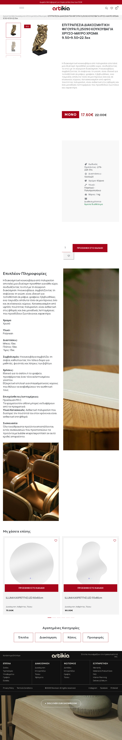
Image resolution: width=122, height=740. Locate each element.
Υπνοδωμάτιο (8, 674)
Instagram (93, 688)
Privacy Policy (8, 688)
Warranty (97, 667)
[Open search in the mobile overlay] (106, 8)
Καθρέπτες (21, 606)
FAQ (94, 674)
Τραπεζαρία (8, 671)
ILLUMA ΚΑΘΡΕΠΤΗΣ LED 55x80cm (83, 597)
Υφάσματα (39, 677)
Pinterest (114, 688)
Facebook (104, 688)
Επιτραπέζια (32, 16)
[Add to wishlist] (68, 256)
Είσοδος (6, 680)
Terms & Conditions (24, 688)
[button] (49, 617)
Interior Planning (100, 677)
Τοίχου (29, 606)
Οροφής (67, 674)
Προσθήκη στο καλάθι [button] (31, 588)
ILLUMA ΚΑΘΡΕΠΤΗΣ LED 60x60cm (24, 597)
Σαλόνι (5, 667)
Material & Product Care (102, 671)
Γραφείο (6, 677)
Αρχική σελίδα (8, 16)
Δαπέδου (67, 667)
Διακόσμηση (21, 16)
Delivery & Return (100, 680)
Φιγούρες (43, 16)
